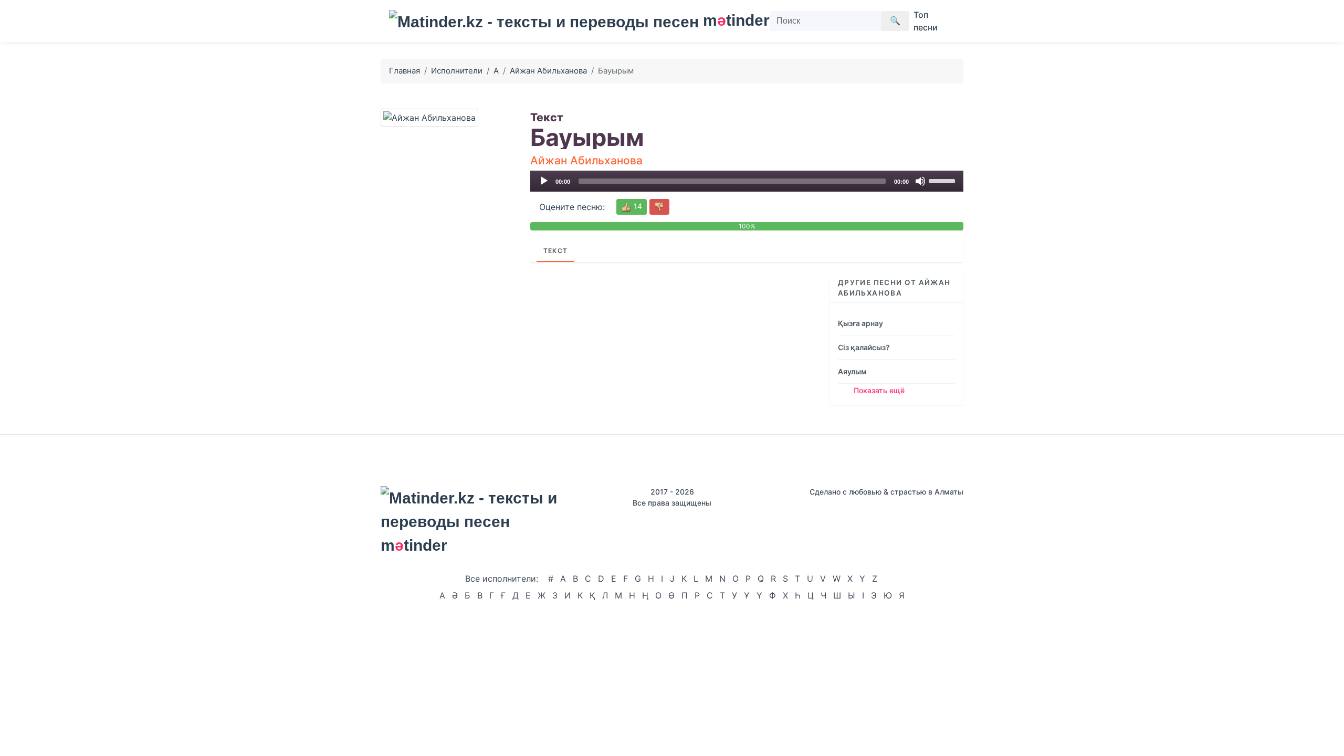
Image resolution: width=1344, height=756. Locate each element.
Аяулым (852, 371)
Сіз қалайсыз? (864, 347)
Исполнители (456, 71)
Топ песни (926, 21)
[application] (746, 181)
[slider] (943, 180)
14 (637, 206)
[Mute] (920, 181)
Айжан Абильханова (548, 71)
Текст (555, 251)
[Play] (544, 181)
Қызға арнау (860, 323)
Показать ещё (879, 390)
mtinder (730, 20)
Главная (404, 71)
